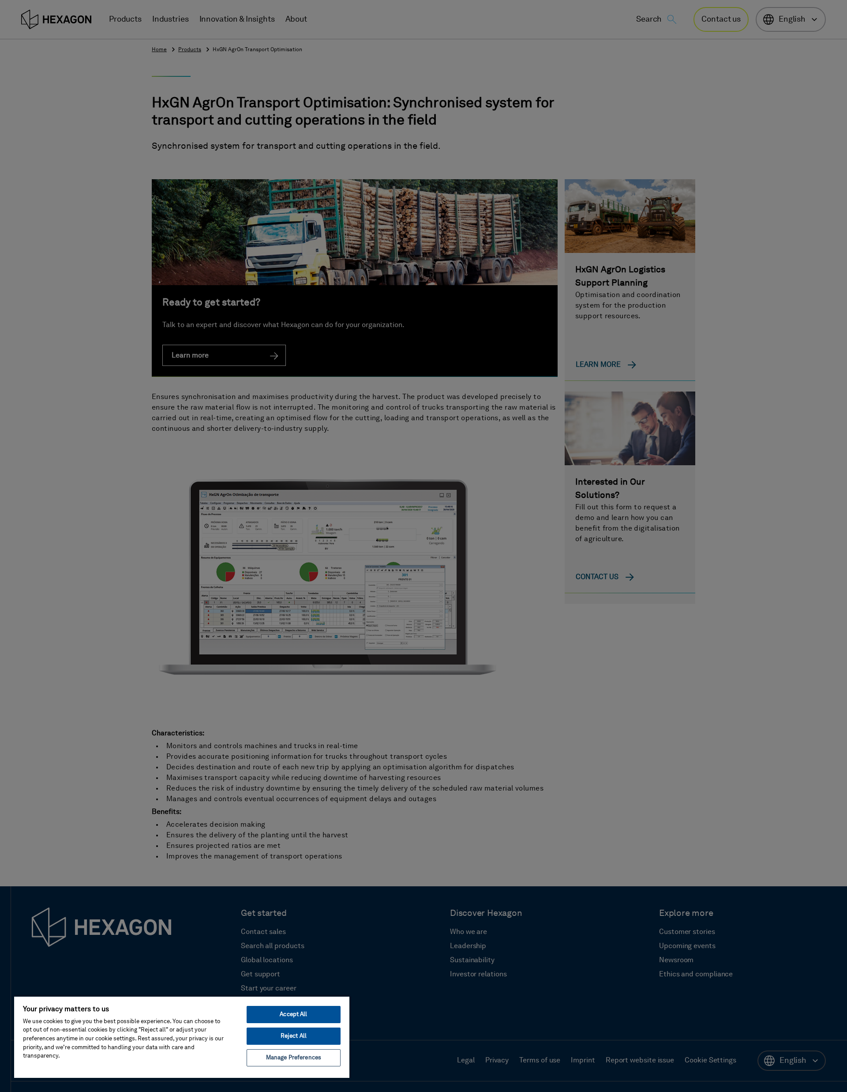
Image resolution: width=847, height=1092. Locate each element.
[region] (181, 1037)
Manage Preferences (293, 1058)
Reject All (294, 1036)
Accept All (293, 1014)
